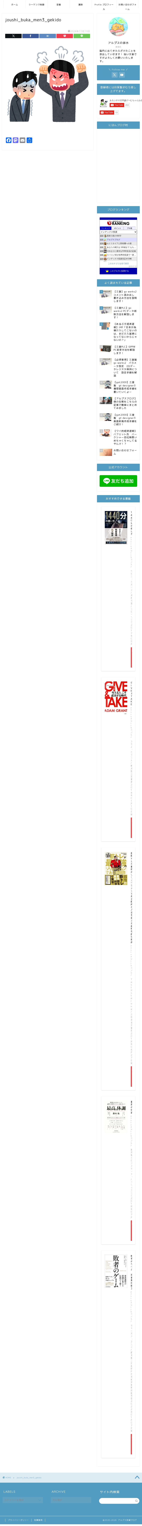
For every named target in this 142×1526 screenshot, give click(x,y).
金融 (58, 4)
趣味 (80, 4)
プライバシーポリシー (18, 1520)
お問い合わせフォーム (127, 5)
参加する (132, 266)
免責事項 (38, 1520)
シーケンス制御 (37, 4)
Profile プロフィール (104, 5)
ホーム (14, 4)
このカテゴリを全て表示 (118, 263)
